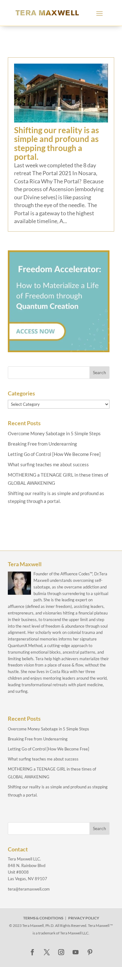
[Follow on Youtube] (75, 952)
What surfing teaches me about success (48, 464)
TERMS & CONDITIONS (43, 918)
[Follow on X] (47, 952)
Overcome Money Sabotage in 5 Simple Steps (54, 433)
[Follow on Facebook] (32, 952)
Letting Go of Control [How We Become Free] (54, 454)
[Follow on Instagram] (61, 952)
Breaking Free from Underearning (42, 444)
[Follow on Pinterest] (90, 952)
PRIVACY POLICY (83, 918)
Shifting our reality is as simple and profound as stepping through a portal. (56, 143)
